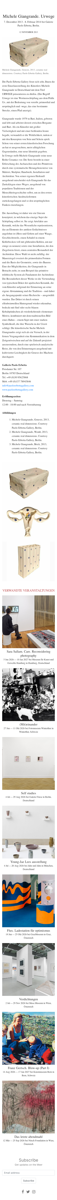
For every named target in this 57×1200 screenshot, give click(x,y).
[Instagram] (34, 1191)
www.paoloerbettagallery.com (17, 389)
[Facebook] (23, 1191)
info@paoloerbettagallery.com (18, 385)
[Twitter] (28, 1191)
